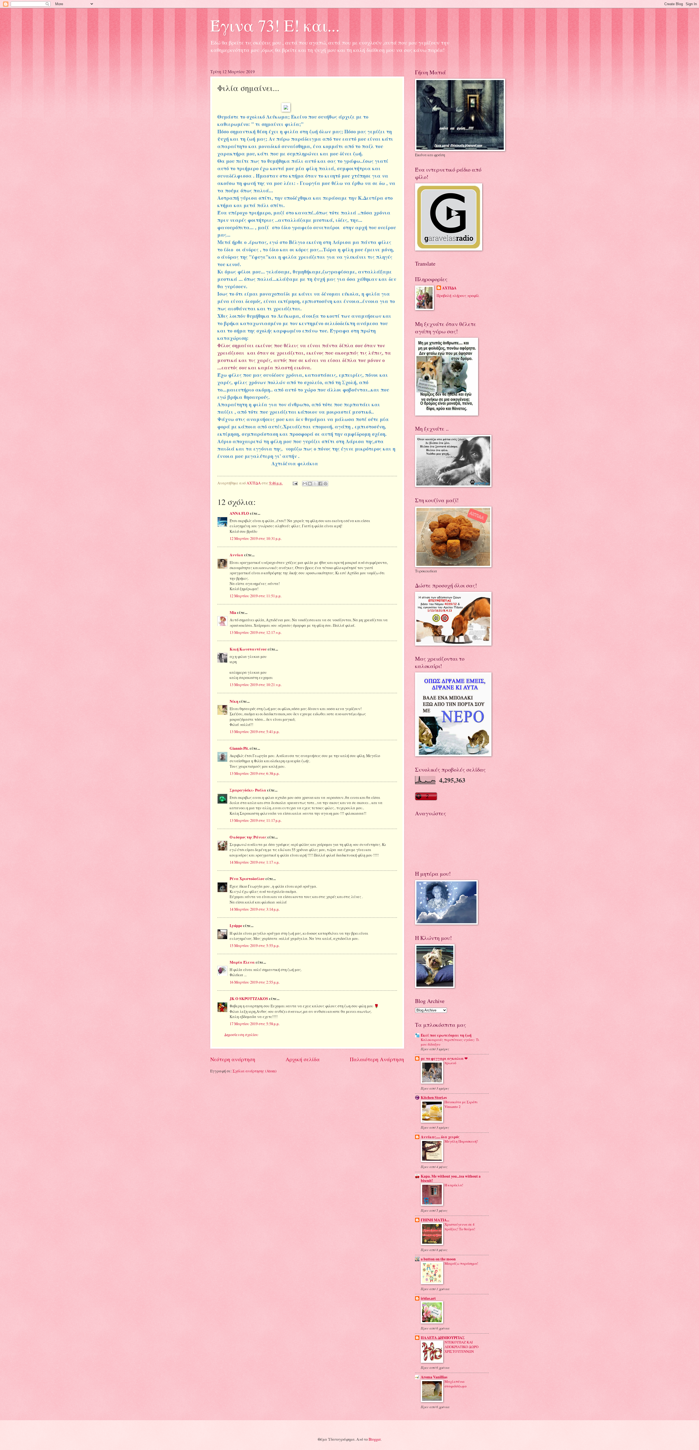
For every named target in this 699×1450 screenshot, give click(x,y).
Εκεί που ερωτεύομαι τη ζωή (446, 1035)
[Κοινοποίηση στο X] (315, 483)
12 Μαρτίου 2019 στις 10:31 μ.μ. (256, 538)
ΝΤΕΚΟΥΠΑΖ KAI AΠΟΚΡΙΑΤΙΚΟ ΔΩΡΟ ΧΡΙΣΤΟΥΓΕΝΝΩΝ (461, 1347)
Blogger (375, 1439)
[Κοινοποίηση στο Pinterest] (325, 483)
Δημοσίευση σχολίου (241, 1034)
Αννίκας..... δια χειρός (440, 1137)
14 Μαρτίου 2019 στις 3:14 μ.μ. (255, 909)
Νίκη (234, 701)
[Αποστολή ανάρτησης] (295, 483)
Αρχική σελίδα (303, 1059)
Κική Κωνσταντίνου (248, 649)
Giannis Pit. (239, 748)
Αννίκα (236, 555)
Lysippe (236, 925)
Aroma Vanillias (434, 1377)
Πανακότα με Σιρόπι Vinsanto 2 (461, 1104)
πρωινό (450, 1062)
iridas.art (428, 1298)
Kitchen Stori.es (434, 1097)
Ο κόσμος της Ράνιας (248, 837)
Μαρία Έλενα (242, 962)
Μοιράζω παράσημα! (461, 1263)
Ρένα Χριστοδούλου (247, 878)
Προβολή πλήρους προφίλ (458, 295)
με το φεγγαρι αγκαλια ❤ (444, 1058)
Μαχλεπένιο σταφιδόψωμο (456, 1384)
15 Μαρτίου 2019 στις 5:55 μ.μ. (255, 945)
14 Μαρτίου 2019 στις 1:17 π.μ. (255, 862)
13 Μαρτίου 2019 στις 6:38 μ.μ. (255, 773)
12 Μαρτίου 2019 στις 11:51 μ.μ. (256, 595)
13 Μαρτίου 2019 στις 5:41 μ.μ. (255, 731)
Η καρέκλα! (454, 1185)
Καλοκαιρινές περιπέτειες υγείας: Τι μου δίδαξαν (450, 1042)
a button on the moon (438, 1259)
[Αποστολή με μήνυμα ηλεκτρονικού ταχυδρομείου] (304, 483)
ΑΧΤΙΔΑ (449, 288)
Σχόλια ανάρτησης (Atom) (255, 1070)
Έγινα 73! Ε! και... (275, 25)
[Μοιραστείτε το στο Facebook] (320, 483)
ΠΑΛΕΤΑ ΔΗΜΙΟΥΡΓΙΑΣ (443, 1337)
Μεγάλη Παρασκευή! (461, 1141)
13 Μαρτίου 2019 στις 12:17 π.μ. (256, 632)
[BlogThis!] (310, 483)
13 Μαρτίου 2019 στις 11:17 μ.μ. (256, 820)
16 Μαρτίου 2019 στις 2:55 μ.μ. (255, 982)
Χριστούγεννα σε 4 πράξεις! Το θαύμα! (460, 1226)
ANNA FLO (239, 513)
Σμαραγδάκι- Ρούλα (248, 790)
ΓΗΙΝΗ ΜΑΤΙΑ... (435, 1220)
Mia (233, 612)
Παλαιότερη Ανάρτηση (377, 1059)
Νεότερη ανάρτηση (232, 1059)
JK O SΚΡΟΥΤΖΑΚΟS (249, 998)
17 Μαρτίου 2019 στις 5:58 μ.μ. (255, 1023)
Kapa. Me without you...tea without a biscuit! (451, 1178)
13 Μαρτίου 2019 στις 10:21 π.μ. (256, 684)
